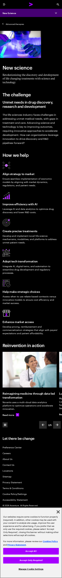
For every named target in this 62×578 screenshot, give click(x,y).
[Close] (58, 511)
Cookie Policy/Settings (15, 494)
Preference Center (12, 447)
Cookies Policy (50, 541)
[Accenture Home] (31, 4)
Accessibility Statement (15, 499)
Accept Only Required (31, 560)
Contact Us (8, 464)
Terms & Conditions (13, 488)
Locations (8, 470)
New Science (9, 12)
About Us (7, 459)
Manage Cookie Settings (31, 569)
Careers (7, 453)
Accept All (30, 551)
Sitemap (7, 476)
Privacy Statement (12, 482)
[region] (31, 542)
